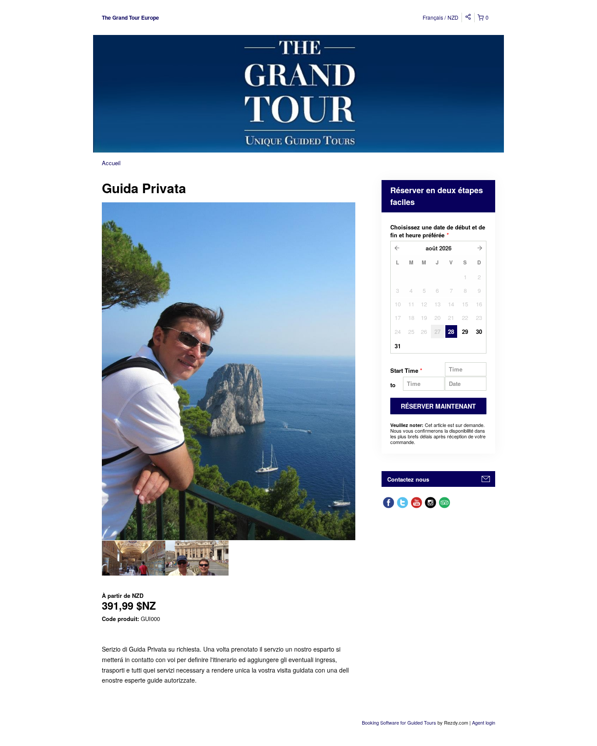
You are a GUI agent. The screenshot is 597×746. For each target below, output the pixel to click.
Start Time (406, 370)
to (393, 385)
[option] (133, 558)
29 (465, 331)
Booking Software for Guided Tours (399, 722)
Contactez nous (408, 479)
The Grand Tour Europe (130, 17)
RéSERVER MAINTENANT (438, 406)
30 (479, 331)
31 (398, 346)
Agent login (483, 722)
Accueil (111, 163)
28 (451, 331)
